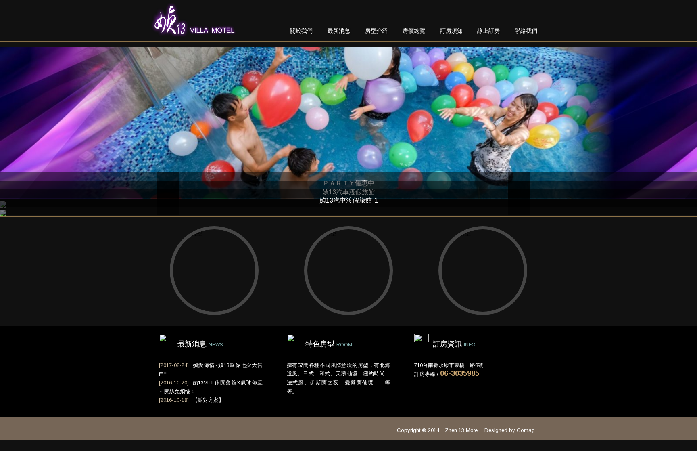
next (519, 202)
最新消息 (339, 30)
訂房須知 (451, 30)
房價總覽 (414, 30)
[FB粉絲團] (532, 13)
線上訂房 (488, 30)
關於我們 (301, 30)
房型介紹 (376, 30)
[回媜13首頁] (193, 34)
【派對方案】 (208, 400)
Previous (168, 202)
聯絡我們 (526, 30)
